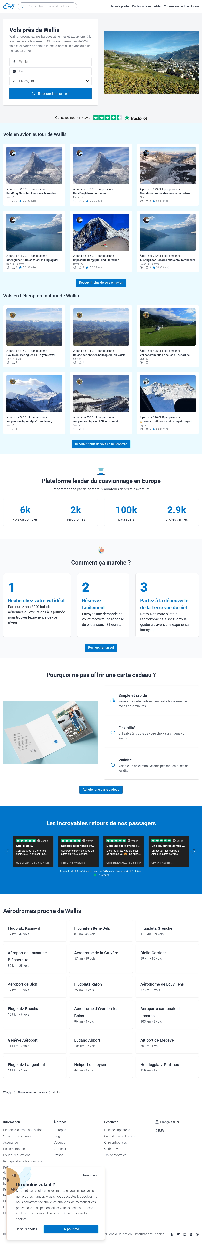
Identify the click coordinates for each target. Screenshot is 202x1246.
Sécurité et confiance (17, 1136)
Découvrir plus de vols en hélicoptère (101, 444)
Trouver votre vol (115, 1155)
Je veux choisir (26, 1229)
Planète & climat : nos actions (23, 1130)
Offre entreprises (115, 1142)
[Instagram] (184, 1234)
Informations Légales (149, 1234)
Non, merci (90, 1175)
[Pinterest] (197, 1234)
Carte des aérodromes (119, 1136)
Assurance (10, 1142)
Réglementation (14, 1149)
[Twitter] (178, 1234)
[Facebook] (172, 1234)
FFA (5, 1213)
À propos (60, 1130)
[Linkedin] (191, 1234)
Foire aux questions (16, 1155)
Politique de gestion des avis (23, 1161)
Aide (157, 6)
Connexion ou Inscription (181, 6)
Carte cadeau (141, 6)
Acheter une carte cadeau (101, 789)
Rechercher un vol (53, 93)
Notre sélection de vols (32, 1092)
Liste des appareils (117, 1130)
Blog (57, 1136)
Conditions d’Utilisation (115, 1234)
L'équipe (59, 1142)
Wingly (7, 1092)
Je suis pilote (119, 6)
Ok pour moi (71, 1229)
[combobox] (47, 6)
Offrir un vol (112, 1149)
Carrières (60, 1149)
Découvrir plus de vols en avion (101, 282)
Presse (58, 1155)
